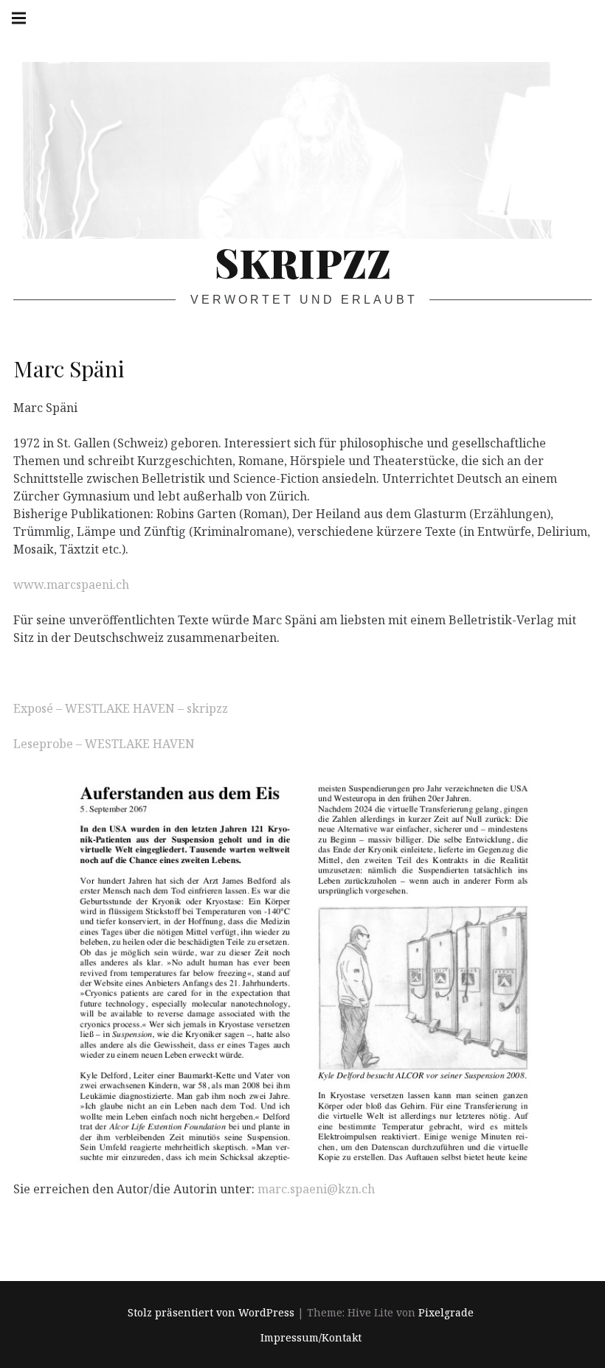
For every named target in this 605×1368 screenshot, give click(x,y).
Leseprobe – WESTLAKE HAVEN (104, 744)
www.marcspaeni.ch (71, 584)
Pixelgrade (446, 1312)
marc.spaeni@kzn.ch (316, 1188)
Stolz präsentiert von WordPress (211, 1312)
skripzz (303, 262)
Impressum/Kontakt (311, 1338)
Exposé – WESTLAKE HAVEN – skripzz (120, 708)
